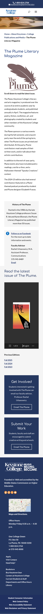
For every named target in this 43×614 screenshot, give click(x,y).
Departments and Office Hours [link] (19, 582)
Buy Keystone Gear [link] (14, 572)
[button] (36, 13)
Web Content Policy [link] (20, 601)
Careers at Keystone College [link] (18, 575)
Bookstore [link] (10, 569)
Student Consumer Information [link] (20, 598)
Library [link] (9, 585)
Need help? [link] (10, 563)
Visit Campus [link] (11, 560)
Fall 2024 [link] (8, 363)
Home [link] (7, 34)
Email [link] (13, 262)
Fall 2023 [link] (8, 367)
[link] (11, 12)
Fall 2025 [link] (8, 360)
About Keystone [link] (18, 34)
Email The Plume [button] (21, 407)
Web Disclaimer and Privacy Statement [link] (20, 608)
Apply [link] (8, 556)
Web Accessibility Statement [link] (20, 605)
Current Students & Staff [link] (16, 579)
